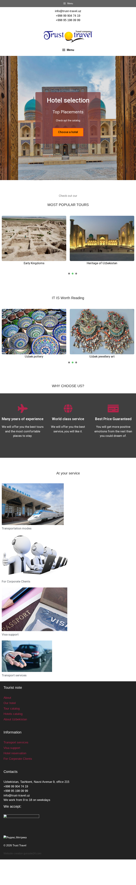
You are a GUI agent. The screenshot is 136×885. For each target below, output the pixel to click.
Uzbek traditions (34, 356)
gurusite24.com (32, 853)
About (7, 697)
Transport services (14, 675)
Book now (68, 132)
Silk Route (102, 263)
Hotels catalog (13, 714)
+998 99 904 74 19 (68, 15)
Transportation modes (17, 528)
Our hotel (10, 703)
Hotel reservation (15, 753)
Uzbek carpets (102, 356)
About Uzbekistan (15, 719)
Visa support (10, 634)
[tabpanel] (34, 243)
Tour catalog (12, 708)
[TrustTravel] (68, 36)
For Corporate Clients (16, 581)
